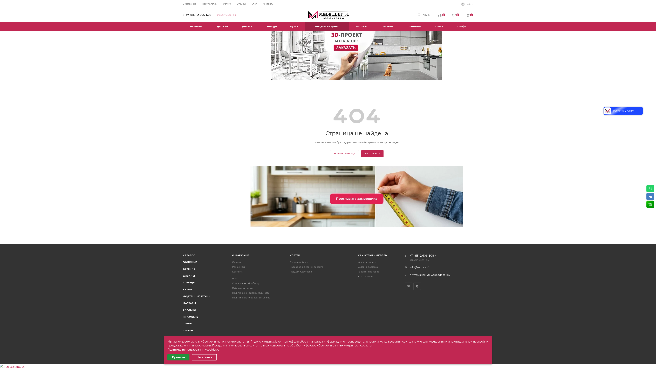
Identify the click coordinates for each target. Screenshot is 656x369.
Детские (189, 269)
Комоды (189, 282)
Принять (178, 357)
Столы (187, 323)
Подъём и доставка (301, 271)
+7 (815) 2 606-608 (198, 15)
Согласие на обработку (245, 283)
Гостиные (190, 262)
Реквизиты (238, 266)
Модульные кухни (196, 296)
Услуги (295, 255)
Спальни (189, 310)
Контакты (237, 271)
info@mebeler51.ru (421, 267)
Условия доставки (368, 266)
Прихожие (190, 316)
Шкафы (188, 330)
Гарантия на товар (368, 271)
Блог (234, 278)
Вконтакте (408, 286)
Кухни (187, 289)
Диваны (189, 275)
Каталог (189, 255)
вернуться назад (344, 153)
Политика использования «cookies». (193, 349)
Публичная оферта (243, 288)
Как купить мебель (372, 255)
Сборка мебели (299, 262)
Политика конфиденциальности (251, 292)
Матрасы (189, 303)
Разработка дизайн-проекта (306, 266)
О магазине (241, 255)
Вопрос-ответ (366, 276)
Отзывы (236, 262)
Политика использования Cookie (251, 297)
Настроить (204, 357)
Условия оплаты (367, 262)
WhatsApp (417, 286)
